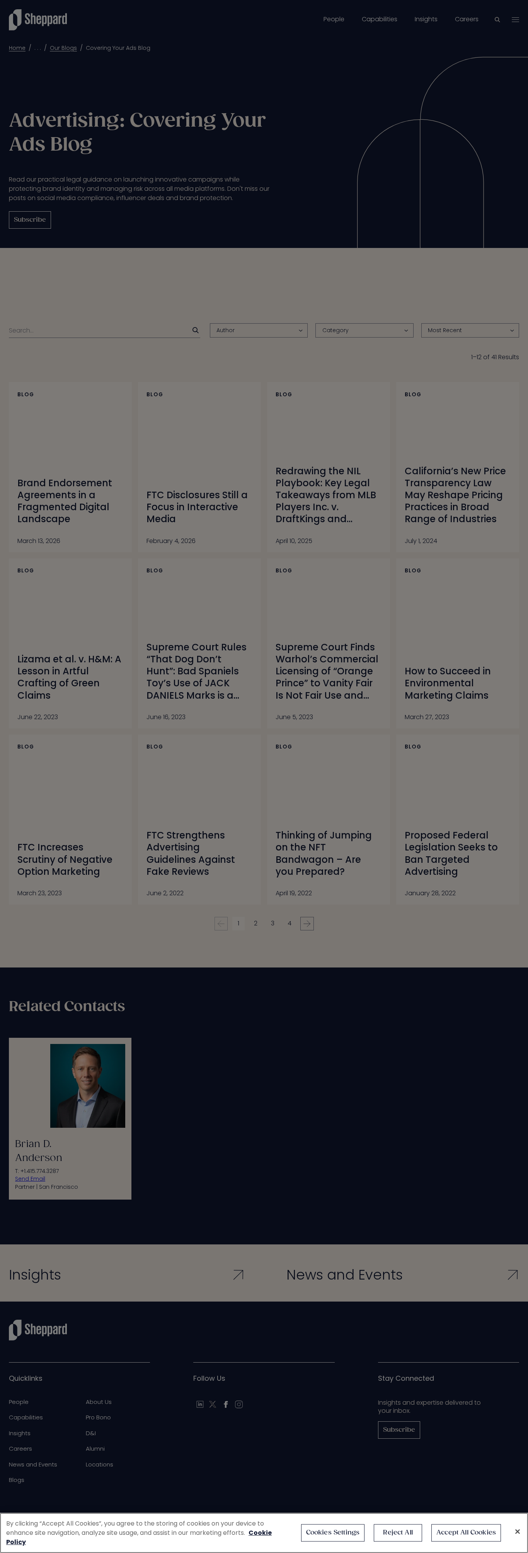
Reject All (398, 1532)
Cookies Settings (333, 1532)
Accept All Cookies (466, 1532)
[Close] (517, 1531)
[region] (264, 1533)
